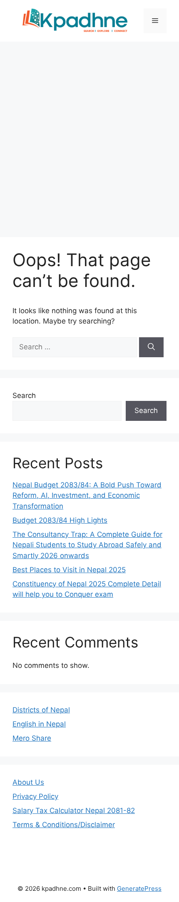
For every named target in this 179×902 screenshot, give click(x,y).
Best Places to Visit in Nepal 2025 (69, 570)
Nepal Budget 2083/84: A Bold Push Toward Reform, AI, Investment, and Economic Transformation (87, 495)
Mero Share (31, 738)
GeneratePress (139, 888)
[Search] (151, 347)
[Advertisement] (89, 135)
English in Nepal (39, 724)
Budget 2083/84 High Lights (59, 520)
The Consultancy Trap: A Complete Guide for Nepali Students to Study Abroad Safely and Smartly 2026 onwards (87, 545)
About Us (28, 782)
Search (24, 395)
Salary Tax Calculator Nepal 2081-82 (73, 810)
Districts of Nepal (41, 710)
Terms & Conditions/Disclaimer (63, 824)
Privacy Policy (35, 796)
